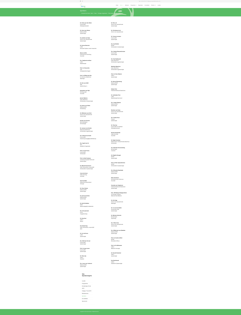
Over (121, 5)
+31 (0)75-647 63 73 (143, 1)
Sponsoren (84, 301)
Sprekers (84, 296)
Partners (153, 5)
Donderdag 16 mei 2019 (86, 287)
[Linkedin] (80, 1)
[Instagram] (82, 1)
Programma (133, 5)
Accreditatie (147, 5)
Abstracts (127, 5)
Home (117, 5)
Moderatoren (85, 293)
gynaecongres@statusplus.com (154, 1)
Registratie (140, 5)
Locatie (159, 5)
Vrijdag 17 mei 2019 (86, 291)
